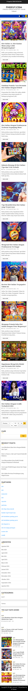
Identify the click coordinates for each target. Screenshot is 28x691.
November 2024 (6, 576)
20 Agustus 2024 (12, 328)
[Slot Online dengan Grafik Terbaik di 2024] (14, 391)
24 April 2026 (17, 657)
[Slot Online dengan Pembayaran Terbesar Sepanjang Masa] (14, 112)
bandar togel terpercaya (8, 513)
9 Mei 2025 (16, 669)
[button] (23, 16)
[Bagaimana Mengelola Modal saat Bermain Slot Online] (14, 351)
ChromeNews (21, 687)
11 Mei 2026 (5, 633)
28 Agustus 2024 (12, 169)
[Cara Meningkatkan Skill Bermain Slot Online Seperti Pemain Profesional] (6, 677)
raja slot (3, 501)
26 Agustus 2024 (12, 249)
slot (2, 486)
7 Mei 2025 (16, 682)
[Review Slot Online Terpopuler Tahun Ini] (14, 271)
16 (11, 425)
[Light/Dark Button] (20, 16)
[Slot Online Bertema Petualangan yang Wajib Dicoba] (6, 665)
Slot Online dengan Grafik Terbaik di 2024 (11, 405)
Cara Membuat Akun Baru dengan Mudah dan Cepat (12, 618)
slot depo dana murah (7, 509)
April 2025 (4, 559)
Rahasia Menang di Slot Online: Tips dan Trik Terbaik (13, 166)
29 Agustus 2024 (12, 129)
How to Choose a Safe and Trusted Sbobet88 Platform (12, 630)
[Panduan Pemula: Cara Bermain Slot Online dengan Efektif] (14, 72)
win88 (3, 535)
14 (21, 423)
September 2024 (6, 583)
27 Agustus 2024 (12, 209)
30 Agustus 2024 (12, 90)
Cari (3, 431)
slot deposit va (5, 524)
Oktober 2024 (5, 579)
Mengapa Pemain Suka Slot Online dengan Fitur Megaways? (14, 325)
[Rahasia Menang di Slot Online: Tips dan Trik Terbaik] (14, 152)
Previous (5, 423)
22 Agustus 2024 (12, 289)
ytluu (4, 50)
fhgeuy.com (14, 7)
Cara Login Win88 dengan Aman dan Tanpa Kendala (18, 653)
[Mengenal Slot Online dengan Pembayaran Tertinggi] (14, 231)
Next (15, 425)
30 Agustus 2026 (7, 621)
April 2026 (4, 553)
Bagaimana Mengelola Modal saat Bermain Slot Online (12, 365)
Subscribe (26, 16)
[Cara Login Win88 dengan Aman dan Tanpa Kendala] (6, 654)
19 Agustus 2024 (12, 368)
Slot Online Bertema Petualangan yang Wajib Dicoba (19, 665)
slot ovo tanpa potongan (8, 528)
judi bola (3, 505)
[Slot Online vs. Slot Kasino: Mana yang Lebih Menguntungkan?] (14, 30)
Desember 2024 (5, 573)
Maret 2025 (4, 563)
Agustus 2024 (5, 586)
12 (15, 423)
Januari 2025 (5, 569)
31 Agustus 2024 (12, 50)
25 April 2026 (17, 647)
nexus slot (4, 494)
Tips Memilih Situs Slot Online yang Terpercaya (13, 206)
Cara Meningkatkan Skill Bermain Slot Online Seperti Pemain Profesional (19, 677)
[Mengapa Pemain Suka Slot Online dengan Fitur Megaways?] (14, 311)
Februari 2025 (5, 566)
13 (18, 423)
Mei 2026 (4, 549)
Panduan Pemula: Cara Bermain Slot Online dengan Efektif (13, 87)
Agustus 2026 (5, 546)
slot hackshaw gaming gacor (9, 516)
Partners (3, 603)
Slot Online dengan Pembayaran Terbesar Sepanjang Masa (13, 126)
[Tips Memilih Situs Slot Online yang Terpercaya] (14, 192)
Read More (5, 59)
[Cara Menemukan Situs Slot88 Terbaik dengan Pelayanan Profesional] (6, 642)
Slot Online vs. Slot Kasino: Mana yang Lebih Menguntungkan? (11, 46)
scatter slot (4, 531)
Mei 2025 (4, 556)
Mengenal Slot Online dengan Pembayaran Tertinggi (12, 246)
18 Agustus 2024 (12, 408)
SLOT (4, 38)
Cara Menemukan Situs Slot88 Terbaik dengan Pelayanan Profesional (12, 461)
